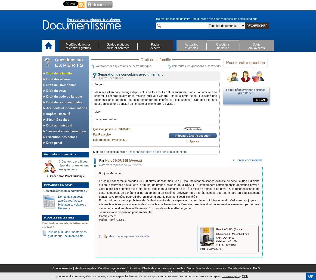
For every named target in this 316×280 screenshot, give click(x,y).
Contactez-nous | (63, 268)
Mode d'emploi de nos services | (207, 268)
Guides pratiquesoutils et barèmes (118, 46)
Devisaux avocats (256, 46)
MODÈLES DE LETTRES (59, 217)
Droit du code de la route (63, 96)
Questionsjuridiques (223, 46)
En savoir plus (231, 276)
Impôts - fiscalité (57, 114)
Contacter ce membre (249, 160)
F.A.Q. (256, 268)
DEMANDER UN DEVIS (58, 185)
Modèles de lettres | (240, 268)
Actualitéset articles (191, 46)
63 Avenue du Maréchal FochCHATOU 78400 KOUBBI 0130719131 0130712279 (224, 241)
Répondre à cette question (192, 135)
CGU (245, 276)
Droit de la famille (58, 73)
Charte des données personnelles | (164, 268)
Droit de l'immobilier (60, 85)
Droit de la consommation (64, 102)
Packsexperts (155, 46)
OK (310, 276)
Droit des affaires (58, 79)
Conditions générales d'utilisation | (120, 268)
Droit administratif (58, 125)
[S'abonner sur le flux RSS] (81, 8)
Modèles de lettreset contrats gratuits (78, 46)
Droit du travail (56, 90)
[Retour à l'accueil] (81, 24)
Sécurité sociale (57, 119)
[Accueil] (48, 46)
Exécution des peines (61, 137)
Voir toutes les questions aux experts (196, 66)
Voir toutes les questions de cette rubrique (123, 66)
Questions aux (69, 63)
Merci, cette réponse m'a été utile (129, 236)
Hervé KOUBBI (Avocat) (123, 160)
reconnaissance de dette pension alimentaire (158, 152)
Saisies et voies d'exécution (65, 131)
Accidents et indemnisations (66, 108)
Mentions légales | (86, 268)
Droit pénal (53, 143)
